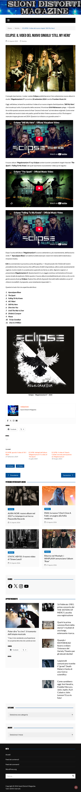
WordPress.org (11, 769)
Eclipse (11, 466)
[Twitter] (11, 421)
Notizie (24, 41)
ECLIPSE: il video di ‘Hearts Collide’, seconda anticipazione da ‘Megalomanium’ (62, 455)
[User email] (17, 421)
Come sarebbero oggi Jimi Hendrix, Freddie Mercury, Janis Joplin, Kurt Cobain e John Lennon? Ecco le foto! (65, 689)
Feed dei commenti (12, 764)
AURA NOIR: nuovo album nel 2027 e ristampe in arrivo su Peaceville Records (21, 516)
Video (21, 466)
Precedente (14, 475)
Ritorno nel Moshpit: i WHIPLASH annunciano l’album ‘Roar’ (58, 558)
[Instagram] (14, 421)
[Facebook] (8, 421)
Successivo (67, 475)
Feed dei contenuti (12, 759)
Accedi (8, 755)
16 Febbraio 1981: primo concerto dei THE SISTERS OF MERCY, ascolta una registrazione (65, 609)
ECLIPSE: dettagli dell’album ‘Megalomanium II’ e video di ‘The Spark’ (38, 455)
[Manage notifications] (76, 787)
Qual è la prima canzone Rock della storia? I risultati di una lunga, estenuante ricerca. (65, 627)
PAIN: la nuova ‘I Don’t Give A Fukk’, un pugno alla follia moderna (57, 516)
